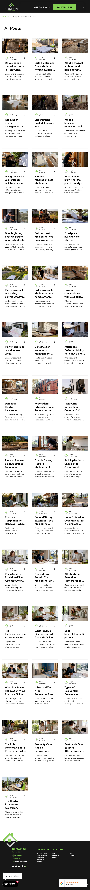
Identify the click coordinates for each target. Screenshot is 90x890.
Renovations (40, 857)
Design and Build (42, 853)
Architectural (40, 859)
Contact (72, 855)
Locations (54, 857)
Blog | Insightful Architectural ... (25, 17)
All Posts (5, 17)
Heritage (39, 861)
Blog (71, 853)
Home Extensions (42, 855)
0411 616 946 (18, 855)
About (53, 853)
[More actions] (25, 58)
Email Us (17, 858)
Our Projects (55, 855)
